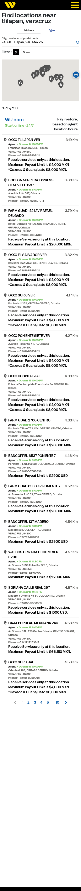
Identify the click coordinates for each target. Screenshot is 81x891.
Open (26, 52)
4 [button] (41, 702)
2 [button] (28, 702)
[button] (64, 702)
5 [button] (48, 702)
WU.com (14, 119)
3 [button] (35, 702)
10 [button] (57, 702)
